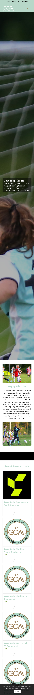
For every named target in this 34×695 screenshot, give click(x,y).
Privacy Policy (24, 688)
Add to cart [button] (17, 512)
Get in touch (25, 1)
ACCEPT (17, 691)
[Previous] (6, 373)
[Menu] (21, 8)
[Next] (27, 373)
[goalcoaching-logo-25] (14, 8)
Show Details (17, 514)
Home (8, 1)
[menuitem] (8, 1)
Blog (19, 1)
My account (17, 4)
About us (14, 1)
